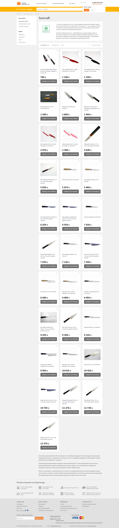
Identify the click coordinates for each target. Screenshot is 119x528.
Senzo (20, 39)
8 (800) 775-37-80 (55, 519)
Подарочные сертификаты (46, 510)
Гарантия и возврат (41, 3)
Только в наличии (96, 45)
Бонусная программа (58, 3)
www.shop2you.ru (92, 526)
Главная (19, 14)
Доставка (72, 3)
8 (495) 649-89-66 (97, 2)
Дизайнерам (85, 506)
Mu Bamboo (22, 34)
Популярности (55, 45)
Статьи (62, 504)
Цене (63, 45)
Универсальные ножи (24, 24)
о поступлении (49, 81)
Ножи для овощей (23, 26)
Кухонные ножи (23, 21)
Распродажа (42, 504)
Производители (27, 14)
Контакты (19, 508)
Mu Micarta (21, 37)
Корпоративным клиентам (89, 504)
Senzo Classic (22, 42)
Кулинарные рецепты (66, 506)
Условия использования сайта (68, 508)
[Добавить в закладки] (57, 51)
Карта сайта (63, 510)
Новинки (41, 506)
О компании (20, 504)
